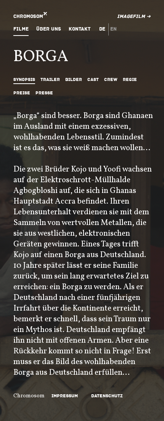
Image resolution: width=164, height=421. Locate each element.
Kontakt (79, 29)
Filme (21, 29)
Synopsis (24, 80)
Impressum (64, 396)
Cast (93, 80)
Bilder (73, 80)
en (113, 29)
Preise (21, 93)
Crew (110, 80)
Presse (44, 93)
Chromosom (28, 16)
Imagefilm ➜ (134, 16)
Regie (130, 80)
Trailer (50, 80)
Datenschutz (107, 396)
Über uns (48, 29)
